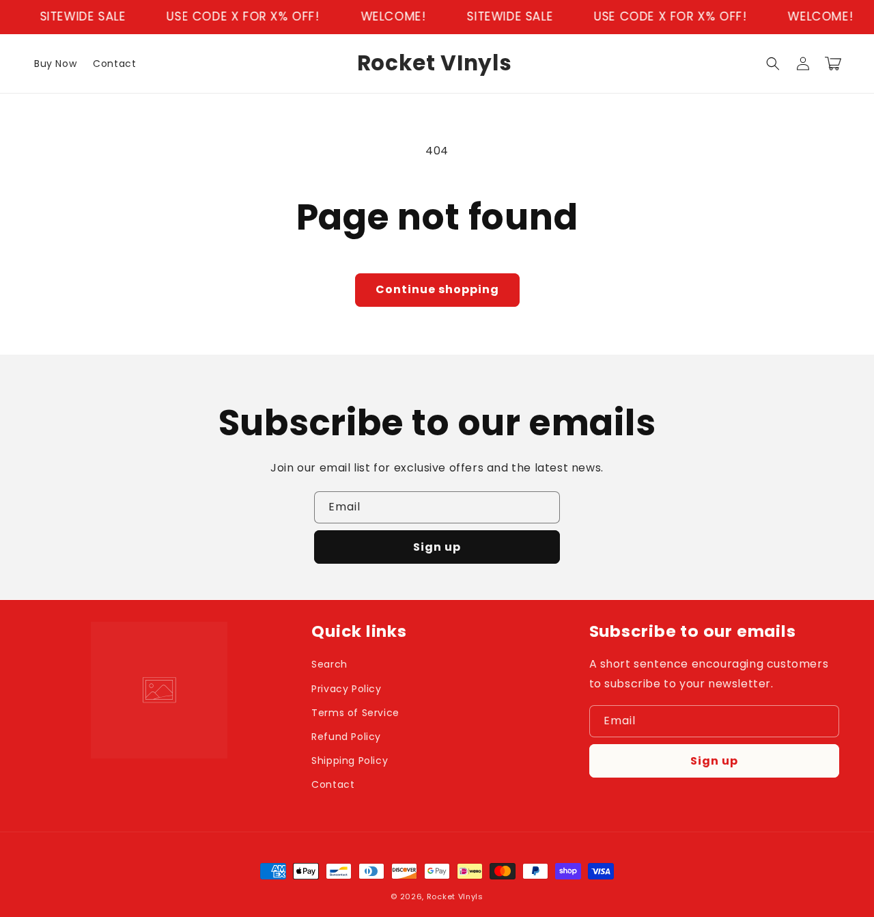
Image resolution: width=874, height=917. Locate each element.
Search (329, 664)
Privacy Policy (346, 689)
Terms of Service (355, 713)
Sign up (437, 547)
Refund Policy (346, 736)
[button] (773, 64)
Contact (332, 784)
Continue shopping (437, 289)
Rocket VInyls (455, 896)
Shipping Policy (349, 760)
